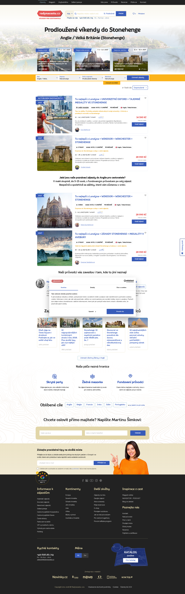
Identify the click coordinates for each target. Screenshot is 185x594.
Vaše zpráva (45, 431)
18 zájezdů (140, 287)
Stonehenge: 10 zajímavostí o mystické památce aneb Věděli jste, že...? (92, 335)
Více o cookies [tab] (121, 287)
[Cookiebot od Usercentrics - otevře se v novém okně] (125, 281)
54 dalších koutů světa (137, 405)
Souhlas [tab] (63, 287)
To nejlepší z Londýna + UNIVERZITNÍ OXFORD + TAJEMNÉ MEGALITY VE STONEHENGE (54, 64)
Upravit (91, 311)
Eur (85, 555)
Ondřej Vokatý (85, 167)
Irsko (99, 405)
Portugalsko (120, 405)
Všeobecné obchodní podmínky (99, 587)
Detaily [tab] (92, 287)
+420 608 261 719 (86, 18)
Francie (89, 405)
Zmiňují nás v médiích (92, 572)
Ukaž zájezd (139, 124)
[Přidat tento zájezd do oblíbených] (145, 98)
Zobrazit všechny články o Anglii (92, 358)
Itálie (108, 405)
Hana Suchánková (87, 225)
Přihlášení (141, 14)
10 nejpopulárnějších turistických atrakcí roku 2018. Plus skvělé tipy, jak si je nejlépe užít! (69, 337)
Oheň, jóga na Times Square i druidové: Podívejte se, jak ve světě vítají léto (47, 335)
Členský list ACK (126, 587)
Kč (78, 555)
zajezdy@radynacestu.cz (45, 559)
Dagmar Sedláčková (88, 262)
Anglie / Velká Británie (129, 107)
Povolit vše (120, 311)
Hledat (121, 13)
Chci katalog (130, 560)
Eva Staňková (85, 130)
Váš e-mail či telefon (93, 431)
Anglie (69, 405)
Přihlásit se (102, 463)
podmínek (75, 469)
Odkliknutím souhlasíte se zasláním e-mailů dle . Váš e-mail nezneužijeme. (67, 469)
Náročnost (100, 117)
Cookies (115, 587)
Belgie (79, 405)
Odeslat (138, 433)
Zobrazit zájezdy (138, 77)
